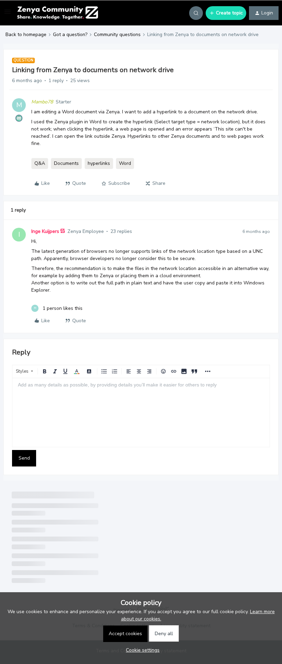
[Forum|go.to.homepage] (57, 13)
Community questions (117, 34)
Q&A (39, 163)
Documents (66, 163)
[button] (7, 14)
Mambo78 (42, 102)
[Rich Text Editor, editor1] (141, 412)
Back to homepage (26, 34)
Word (125, 163)
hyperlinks (99, 163)
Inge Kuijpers (45, 231)
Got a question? (70, 34)
